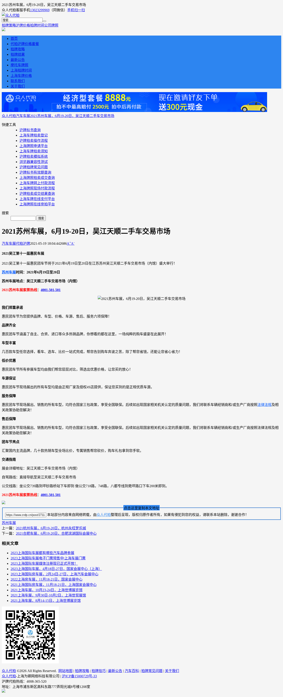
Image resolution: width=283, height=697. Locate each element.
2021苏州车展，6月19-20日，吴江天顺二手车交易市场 (72, 116)
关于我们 (18, 86)
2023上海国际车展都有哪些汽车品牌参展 (42, 553)
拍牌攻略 (18, 49)
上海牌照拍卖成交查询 (37, 178)
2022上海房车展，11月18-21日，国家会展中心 (46, 579)
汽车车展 (23, 116)
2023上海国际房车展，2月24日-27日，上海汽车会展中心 (54, 574)
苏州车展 (9, 272)
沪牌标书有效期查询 (35, 172)
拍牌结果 (18, 54)
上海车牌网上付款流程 (37, 183)
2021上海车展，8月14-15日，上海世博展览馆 (46, 600)
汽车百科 (132, 671)
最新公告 (18, 60)
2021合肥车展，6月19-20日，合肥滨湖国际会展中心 (56, 533)
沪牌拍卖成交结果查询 (37, 193)
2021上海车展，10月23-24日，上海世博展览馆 (46, 590)
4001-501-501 (51, 290)
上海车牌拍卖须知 (33, 151)
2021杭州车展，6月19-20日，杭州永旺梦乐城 (51, 528)
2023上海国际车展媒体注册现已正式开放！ (44, 563)
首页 (14, 38)
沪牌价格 (23, 25)
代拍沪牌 (23, 243)
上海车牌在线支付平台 (37, 199)
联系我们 (18, 81)
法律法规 (264, 405)
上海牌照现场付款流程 (37, 188)
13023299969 (40, 10)
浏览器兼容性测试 (33, 162)
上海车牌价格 (21, 76)
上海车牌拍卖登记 (33, 135)
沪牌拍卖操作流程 (33, 140)
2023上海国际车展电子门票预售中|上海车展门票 (48, 558)
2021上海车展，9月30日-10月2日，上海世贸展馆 (48, 595)
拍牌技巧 (99, 671)
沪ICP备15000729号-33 (79, 676)
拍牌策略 (9, 25)
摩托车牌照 (19, 65)
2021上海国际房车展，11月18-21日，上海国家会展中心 (54, 585)
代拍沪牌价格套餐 (25, 44)
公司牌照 (51, 25)
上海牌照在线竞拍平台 (37, 204)
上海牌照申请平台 (33, 146)
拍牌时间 (37, 25)
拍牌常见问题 (152, 671)
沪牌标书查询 (30, 130)
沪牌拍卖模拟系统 (33, 156)
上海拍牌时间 (21, 70)
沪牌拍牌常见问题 (33, 167)
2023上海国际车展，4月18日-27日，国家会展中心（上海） (56, 569)
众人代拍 (9, 116)
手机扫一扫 (76, 10)
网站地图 (65, 671)
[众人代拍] (10, 15)
